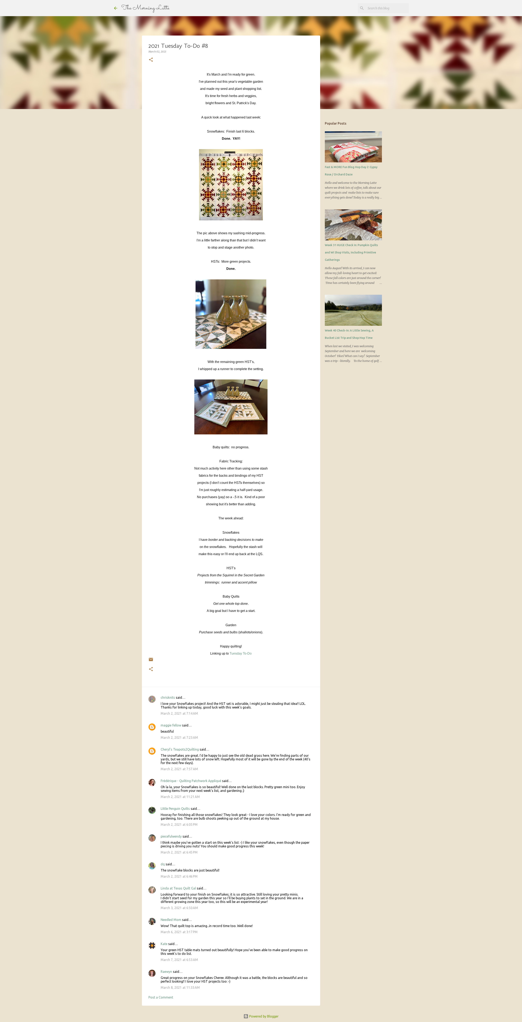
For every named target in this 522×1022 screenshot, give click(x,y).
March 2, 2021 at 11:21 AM (180, 797)
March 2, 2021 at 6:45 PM (179, 852)
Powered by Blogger (263, 1016)
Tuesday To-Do (241, 653)
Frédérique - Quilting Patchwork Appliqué (191, 781)
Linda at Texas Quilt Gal (178, 888)
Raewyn (166, 971)
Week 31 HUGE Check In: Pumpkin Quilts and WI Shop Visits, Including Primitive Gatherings (351, 252)
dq (163, 864)
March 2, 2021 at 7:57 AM (179, 769)
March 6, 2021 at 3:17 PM (179, 932)
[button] (150, 60)
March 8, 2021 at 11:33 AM (180, 987)
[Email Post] (150, 661)
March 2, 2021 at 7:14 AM (179, 713)
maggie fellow (171, 725)
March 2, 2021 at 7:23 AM (179, 737)
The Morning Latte (145, 8)
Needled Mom (171, 920)
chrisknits (168, 697)
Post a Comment (160, 997)
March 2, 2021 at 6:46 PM (179, 876)
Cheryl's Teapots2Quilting (180, 749)
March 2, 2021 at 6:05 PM (179, 824)
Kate (164, 944)
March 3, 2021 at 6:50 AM (179, 908)
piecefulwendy (171, 836)
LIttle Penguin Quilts (175, 808)
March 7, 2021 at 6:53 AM (179, 960)
